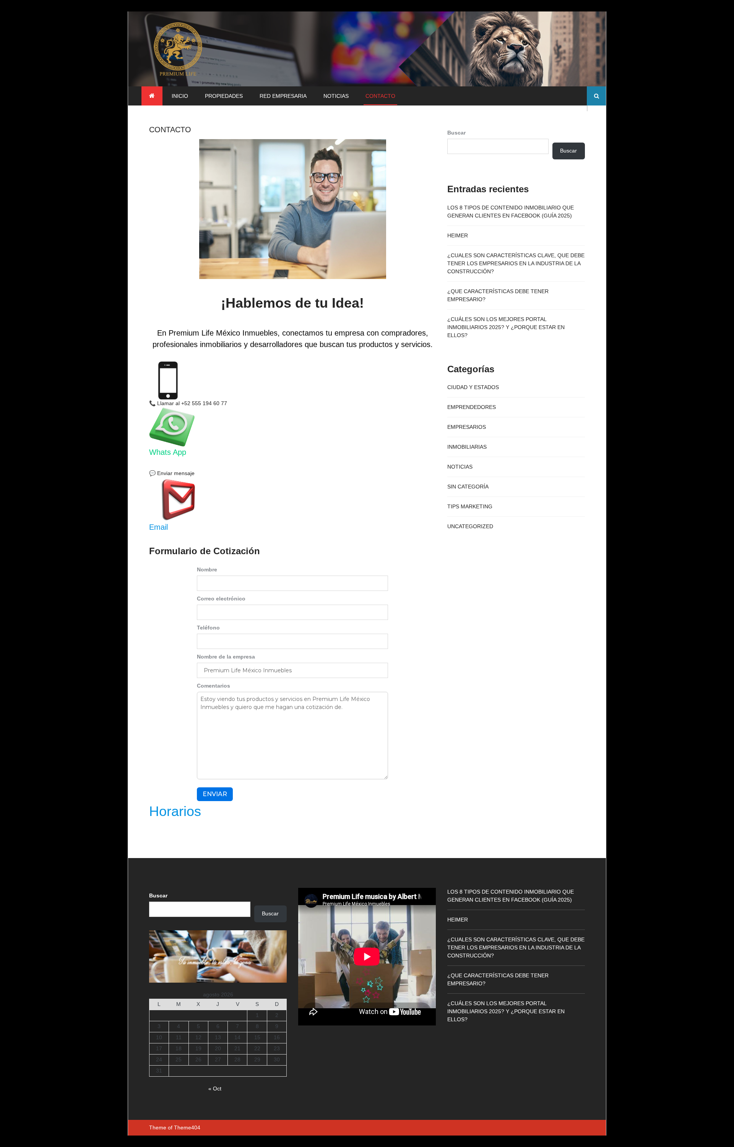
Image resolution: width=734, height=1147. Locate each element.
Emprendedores (471, 407)
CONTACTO (380, 96)
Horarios (175, 811)
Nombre (207, 569)
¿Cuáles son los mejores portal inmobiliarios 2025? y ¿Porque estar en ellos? (506, 327)
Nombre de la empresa (226, 657)
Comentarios (213, 686)
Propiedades (224, 96)
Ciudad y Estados (473, 387)
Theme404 (187, 1127)
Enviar (215, 794)
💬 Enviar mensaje (172, 473)
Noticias (336, 96)
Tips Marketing (469, 506)
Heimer (457, 235)
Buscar (456, 133)
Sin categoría (468, 486)
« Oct (214, 1088)
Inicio (180, 96)
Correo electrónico (221, 598)
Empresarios (466, 427)
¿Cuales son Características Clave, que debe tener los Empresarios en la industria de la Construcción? (516, 263)
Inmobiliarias (467, 447)
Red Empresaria (283, 96)
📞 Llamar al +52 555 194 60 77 (188, 403)
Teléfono (208, 628)
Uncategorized (470, 526)
